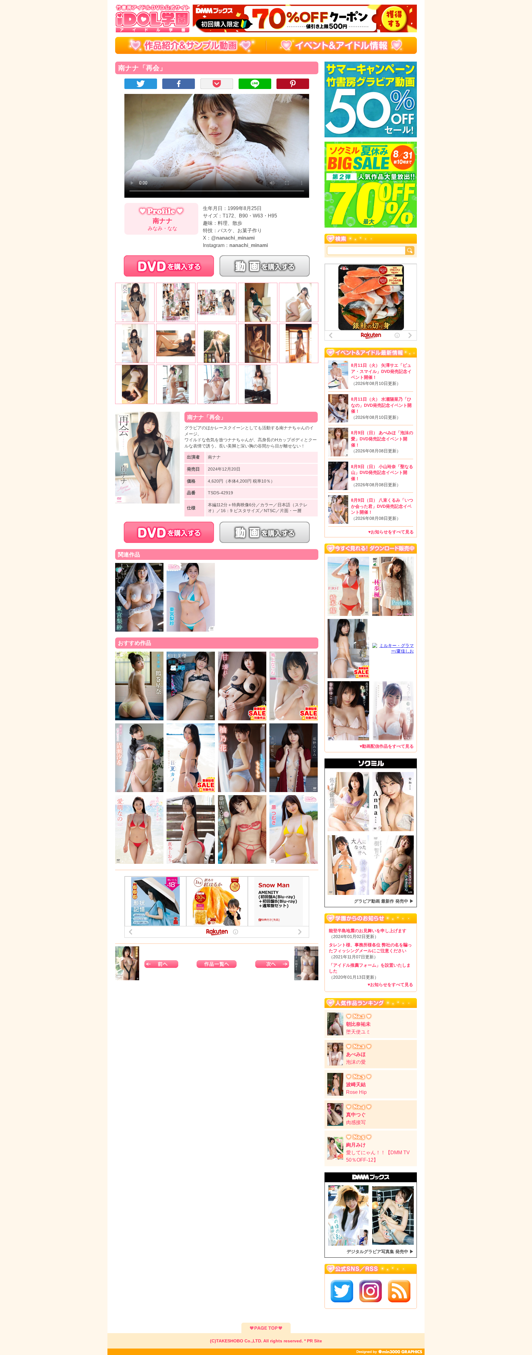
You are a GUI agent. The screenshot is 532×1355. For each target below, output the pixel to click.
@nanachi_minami (233, 238)
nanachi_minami (248, 245)
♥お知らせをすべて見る (391, 531)
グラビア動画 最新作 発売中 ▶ (384, 901)
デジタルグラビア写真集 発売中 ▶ (380, 1251)
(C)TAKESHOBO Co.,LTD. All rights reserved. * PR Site (266, 1340)
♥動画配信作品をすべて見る (387, 746)
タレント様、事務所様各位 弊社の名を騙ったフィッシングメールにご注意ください (370, 950)
